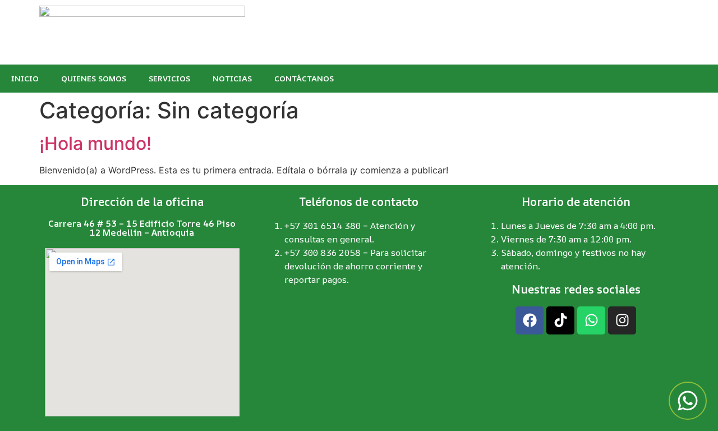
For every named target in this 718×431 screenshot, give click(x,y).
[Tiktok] (560, 320)
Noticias (232, 78)
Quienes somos (93, 78)
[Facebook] (530, 320)
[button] (688, 401)
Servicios (169, 78)
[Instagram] (622, 320)
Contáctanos (304, 78)
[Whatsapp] (591, 320)
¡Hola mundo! (95, 143)
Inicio (25, 78)
